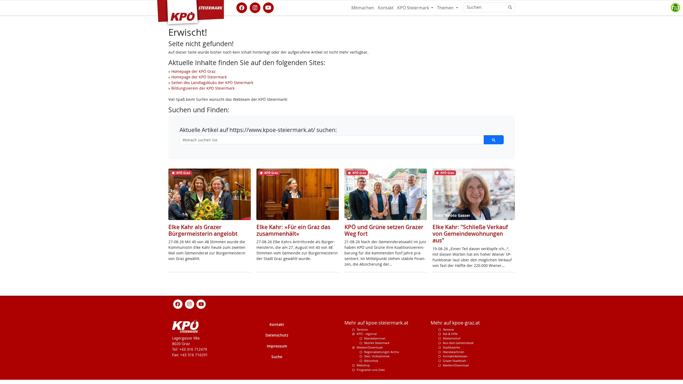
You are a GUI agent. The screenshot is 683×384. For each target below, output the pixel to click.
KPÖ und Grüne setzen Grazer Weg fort (383, 230)
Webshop (363, 365)
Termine (362, 329)
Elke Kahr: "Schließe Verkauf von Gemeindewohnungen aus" (470, 233)
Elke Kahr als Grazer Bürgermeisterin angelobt (202, 230)
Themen (446, 8)
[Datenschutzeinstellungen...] (675, 7)
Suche (276, 356)
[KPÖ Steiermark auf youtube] (268, 7)
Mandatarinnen (375, 338)
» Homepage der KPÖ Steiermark (197, 76)
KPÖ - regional (367, 334)
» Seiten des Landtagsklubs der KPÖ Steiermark (210, 82)
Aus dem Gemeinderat (458, 343)
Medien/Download (370, 347)
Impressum (277, 346)
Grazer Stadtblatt (454, 361)
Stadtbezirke (451, 347)
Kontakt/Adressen (455, 356)
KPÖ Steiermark (413, 8)
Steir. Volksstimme (377, 356)
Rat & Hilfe (450, 334)
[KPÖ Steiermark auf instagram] (255, 7)
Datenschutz (276, 335)
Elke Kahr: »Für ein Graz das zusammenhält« (293, 230)
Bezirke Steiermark (377, 343)
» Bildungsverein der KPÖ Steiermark (201, 88)
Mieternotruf (451, 338)
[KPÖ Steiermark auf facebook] (241, 7)
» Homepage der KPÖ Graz (192, 71)
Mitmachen (362, 8)
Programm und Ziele (371, 370)
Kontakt (386, 8)
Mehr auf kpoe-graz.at (455, 323)
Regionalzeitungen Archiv (381, 352)
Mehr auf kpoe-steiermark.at (376, 323)
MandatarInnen (453, 352)
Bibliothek (371, 361)
